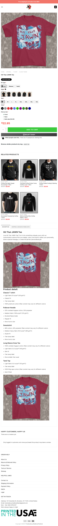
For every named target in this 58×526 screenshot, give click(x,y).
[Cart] (55, 7)
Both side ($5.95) (9, 119)
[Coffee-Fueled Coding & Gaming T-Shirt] (48, 169)
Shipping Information (7, 483)
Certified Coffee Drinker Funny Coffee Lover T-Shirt (28, 184)
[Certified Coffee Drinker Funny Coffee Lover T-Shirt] (29, 169)
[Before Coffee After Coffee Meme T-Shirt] (29, 202)
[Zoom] (3, 66)
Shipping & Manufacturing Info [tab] (21, 226)
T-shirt (15, 72)
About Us (4, 459)
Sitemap (3, 471)
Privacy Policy (5, 465)
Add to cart (32, 130)
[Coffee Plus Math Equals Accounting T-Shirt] (10, 169)
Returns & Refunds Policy (8, 462)
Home (2, 72)
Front (6, 114)
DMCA (3, 489)
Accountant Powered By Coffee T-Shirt (9, 216)
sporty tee (26, 144)
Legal (2, 492)
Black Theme (23, 72)
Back (6, 116)
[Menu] (2, 7)
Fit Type (3, 82)
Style (3, 89)
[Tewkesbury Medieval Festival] (29, 6)
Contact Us (4, 480)
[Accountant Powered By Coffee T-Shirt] (10, 202)
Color (3, 105)
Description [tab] (5, 226)
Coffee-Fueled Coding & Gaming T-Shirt (48, 184)
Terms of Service (6, 468)
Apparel (8, 72)
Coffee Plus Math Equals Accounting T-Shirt (7, 184)
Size (2, 98)
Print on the (4, 112)
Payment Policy (5, 486)
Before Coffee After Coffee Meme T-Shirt (27, 216)
